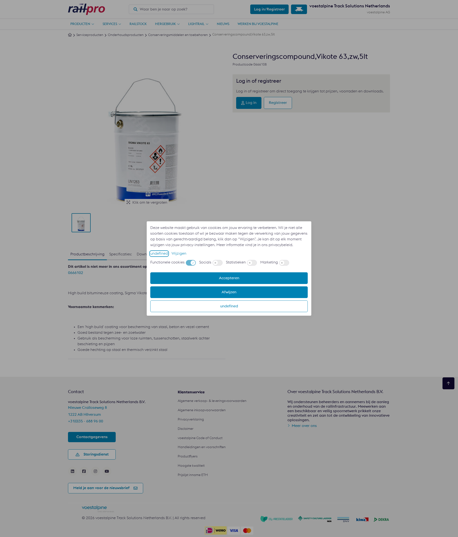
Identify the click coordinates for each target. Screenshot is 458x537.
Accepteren (229, 278)
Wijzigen (179, 253)
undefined (159, 253)
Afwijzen (229, 292)
